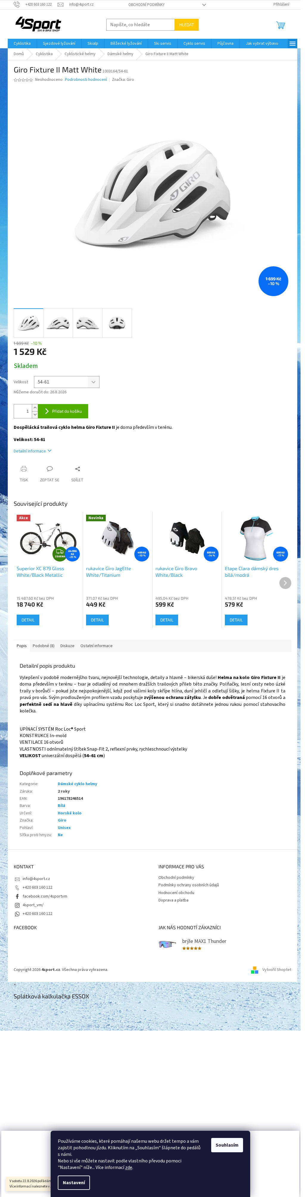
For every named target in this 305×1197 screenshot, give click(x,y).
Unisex (64, 828)
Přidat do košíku (67, 411)
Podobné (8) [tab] (44, 646)
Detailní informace (30, 451)
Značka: (123, 80)
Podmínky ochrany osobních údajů (188, 885)
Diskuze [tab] (67, 646)
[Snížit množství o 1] (35, 414)
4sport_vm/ (33, 905)
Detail (28, 619)
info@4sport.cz (36, 879)
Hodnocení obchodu (176, 893)
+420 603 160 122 (37, 887)
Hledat (186, 24)
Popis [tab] (22, 646)
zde (128, 1167)
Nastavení (74, 1182)
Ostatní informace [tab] (96, 646)
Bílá (61, 806)
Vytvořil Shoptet (276, 970)
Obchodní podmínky (146, 4)
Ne (60, 835)
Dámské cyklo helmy (77, 784)
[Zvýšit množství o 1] (35, 407)
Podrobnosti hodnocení (86, 80)
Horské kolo (70, 813)
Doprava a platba (173, 900)
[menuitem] (22, 43)
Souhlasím (227, 1145)
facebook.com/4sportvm (45, 896)
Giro (62, 820)
